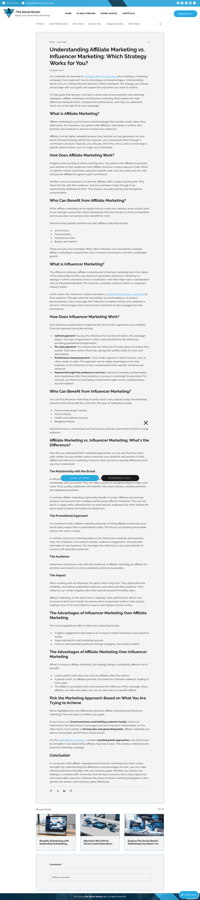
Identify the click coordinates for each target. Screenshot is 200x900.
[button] (146, 423)
